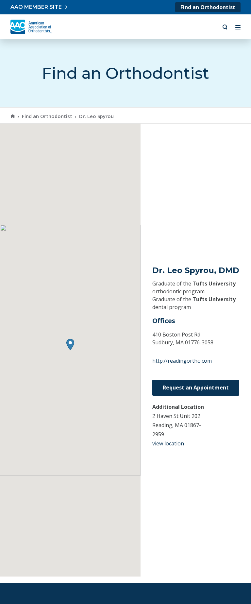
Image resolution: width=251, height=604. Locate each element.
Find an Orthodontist (207, 7)
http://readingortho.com (182, 360)
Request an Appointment (196, 387)
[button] (70, 344)
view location (168, 443)
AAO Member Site (36, 7)
